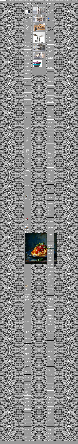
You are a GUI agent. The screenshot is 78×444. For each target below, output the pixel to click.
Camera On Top (26, 24)
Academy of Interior (49, 36)
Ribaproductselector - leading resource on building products (27, 424)
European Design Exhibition (50, 369)
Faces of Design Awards (49, 370)
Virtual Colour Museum (49, 435)
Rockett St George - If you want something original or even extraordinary (50, 146)
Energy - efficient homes (49, 274)
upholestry (25, 109)
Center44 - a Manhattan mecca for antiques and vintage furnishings (50, 56)
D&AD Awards (49, 364)
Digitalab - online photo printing (27, 28)
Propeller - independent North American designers (50, 140)
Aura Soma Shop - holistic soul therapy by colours (50, 402)
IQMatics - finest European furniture (50, 100)
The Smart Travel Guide (27, 209)
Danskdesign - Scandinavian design (50, 66)
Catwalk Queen (49, 202)
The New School (49, 328)
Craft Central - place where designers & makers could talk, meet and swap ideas (50, 267)
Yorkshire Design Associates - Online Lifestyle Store (50, 185)
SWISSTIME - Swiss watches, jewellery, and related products (50, 148)
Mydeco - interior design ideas (50, 127)
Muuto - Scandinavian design (27, 162)
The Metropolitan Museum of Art (50, 164)
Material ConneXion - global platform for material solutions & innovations (27, 364)
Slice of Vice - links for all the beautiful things (27, 425)
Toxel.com (26, 183)
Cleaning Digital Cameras (27, 25)
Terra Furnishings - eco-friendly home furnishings (50, 160)
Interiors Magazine (49, 226)
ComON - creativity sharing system (50, 203)
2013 (25, 117)
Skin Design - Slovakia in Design (27, 147)
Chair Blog (26, 173)
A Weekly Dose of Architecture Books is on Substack (29, 218)
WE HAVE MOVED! (26, 329)
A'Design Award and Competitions (50, 355)
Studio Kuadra (27, 148)
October (26, 120)
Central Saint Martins (49, 314)
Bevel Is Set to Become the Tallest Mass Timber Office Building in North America (27, 176)
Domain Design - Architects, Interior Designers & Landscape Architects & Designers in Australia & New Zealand (27, 400)
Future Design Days (49, 279)
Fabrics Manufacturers (26, 407)
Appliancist (26, 319)
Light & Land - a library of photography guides (27, 40)
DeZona (48, 213)
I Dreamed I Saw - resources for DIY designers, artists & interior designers (27, 415)
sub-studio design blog (27, 353)
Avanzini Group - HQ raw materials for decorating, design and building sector (50, 260)
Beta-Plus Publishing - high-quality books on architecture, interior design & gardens (50, 262)
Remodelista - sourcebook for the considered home (27, 423)
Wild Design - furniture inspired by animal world (27, 158)
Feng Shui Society (49, 277)
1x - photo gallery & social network (27, 19)
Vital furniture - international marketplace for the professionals (50, 169)
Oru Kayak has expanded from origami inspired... (27, 222)
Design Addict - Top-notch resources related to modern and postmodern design (27, 391)
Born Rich (26, 349)
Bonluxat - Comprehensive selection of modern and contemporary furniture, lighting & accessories (27, 380)
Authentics (48, 46)
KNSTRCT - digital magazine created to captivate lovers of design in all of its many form (50, 228)
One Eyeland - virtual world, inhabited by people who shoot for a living (50, 233)
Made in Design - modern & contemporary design (50, 114)
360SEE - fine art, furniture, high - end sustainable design (50, 31)
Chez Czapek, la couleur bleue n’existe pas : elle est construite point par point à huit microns (27, 186)
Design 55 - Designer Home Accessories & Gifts (50, 67)
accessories (36, 71)
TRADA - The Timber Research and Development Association (50, 306)
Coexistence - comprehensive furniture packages (27, 382)
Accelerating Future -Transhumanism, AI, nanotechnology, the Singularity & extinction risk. (27, 358)
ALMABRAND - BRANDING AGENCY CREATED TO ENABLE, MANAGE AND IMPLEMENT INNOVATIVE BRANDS (50, 252)
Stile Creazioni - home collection (27, 127)
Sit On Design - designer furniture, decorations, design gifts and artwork (50, 151)
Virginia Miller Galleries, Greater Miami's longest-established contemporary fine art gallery (50, 245)
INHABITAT (26, 198)
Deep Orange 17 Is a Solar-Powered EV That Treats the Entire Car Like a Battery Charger (27, 192)
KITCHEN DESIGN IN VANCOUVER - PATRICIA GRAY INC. (29, 286)
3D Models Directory (26, 368)
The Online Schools (49, 329)
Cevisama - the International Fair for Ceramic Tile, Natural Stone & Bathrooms (50, 360)
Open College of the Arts (49, 321)
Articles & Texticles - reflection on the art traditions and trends (50, 197)
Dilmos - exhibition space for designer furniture (50, 78)
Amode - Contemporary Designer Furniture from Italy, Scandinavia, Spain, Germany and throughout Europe (50, 39)
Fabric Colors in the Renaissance (50, 420)
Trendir (26, 269)
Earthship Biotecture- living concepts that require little (50, 272)
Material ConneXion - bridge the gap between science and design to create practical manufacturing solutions (50, 289)
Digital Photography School (27, 27)
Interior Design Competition (50, 381)
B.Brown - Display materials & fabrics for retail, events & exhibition (27, 377)
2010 (25, 166)
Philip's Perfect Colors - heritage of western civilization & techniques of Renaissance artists (50, 429)
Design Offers (26, 392)
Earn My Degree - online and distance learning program (50, 317)
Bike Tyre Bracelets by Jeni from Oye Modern (27, 156)
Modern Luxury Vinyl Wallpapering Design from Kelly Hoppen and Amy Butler (27, 276)
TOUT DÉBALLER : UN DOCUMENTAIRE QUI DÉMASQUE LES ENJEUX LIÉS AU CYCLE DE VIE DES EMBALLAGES (27, 273)
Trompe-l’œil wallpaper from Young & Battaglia (27, 161)
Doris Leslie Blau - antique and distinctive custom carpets (50, 80)
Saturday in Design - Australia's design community (50, 234)
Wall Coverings (49, 174)
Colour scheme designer (49, 412)
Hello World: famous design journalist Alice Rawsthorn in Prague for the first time (27, 322)
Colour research (49, 411)
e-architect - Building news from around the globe (27, 404)
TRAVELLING (26, 108)
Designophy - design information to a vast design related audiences (50, 210)
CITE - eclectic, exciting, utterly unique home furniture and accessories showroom (50, 52)
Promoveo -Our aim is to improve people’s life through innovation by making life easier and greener (50, 294)
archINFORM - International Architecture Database (27, 372)
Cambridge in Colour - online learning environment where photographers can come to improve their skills (27, 23)
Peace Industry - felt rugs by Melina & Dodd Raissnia (27, 151)
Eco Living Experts (49, 273)
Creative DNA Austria (49, 363)
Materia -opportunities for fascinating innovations (27, 362)
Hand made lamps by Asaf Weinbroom (27, 131)
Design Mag (48, 207)
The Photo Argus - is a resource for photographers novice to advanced (27, 73)
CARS (25, 83)
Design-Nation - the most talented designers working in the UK (27, 394)
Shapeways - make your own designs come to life (50, 239)
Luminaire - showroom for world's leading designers (50, 112)
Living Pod (26, 354)
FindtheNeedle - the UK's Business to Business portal (27, 408)
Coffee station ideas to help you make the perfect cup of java (27, 267)
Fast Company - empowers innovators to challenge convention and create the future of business (50, 276)
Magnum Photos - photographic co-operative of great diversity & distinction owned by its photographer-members (27, 46)
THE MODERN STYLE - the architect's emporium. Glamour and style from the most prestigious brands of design (50, 157)
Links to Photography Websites (27, 41)
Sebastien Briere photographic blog (27, 66)
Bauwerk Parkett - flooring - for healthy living (27, 146)
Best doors (48, 48)
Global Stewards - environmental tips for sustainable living (50, 280)
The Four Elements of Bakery (27, 278)
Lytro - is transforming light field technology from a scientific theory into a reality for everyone (27, 44)
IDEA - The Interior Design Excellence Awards (50, 377)
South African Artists (49, 153)
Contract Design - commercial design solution (27, 383)
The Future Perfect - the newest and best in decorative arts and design (50, 163)
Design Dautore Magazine (50, 206)
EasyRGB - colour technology (50, 418)
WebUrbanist (26, 214)
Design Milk (48, 208)
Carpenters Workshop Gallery (50, 55)
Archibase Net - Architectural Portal (27, 371)
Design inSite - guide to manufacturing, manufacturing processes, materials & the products (50, 271)
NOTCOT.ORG (26, 221)
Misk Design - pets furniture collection (27, 152)
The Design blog (26, 337)
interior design (26, 96)
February (26, 126)
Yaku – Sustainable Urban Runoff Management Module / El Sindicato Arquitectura (27, 179)
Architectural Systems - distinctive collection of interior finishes (50, 40)
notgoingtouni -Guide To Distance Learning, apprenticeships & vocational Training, (50, 320)
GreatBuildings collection (50, 281)
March (26, 125)
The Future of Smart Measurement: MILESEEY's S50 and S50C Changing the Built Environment (27, 199)
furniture (39, 71)
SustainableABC (49, 301)
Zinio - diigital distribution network (50, 247)
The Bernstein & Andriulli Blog (27, 345)
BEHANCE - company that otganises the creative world (50, 199)
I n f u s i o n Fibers (26, 317)
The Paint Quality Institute (50, 433)
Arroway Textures (49, 401)
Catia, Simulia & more (49, 336)
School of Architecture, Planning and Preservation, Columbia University (50, 324)
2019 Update (26, 280)
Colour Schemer (49, 413)
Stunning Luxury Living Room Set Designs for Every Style (27, 212)
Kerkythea (48, 338)
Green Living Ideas (49, 282)
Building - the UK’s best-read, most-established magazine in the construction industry (50, 201)
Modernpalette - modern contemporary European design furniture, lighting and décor (50, 122)
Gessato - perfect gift (49, 90)
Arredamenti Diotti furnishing (27, 159)
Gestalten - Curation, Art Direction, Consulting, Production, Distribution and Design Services (50, 221)
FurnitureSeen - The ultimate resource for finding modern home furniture (27, 413)
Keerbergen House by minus (27, 292)
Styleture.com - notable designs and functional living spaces (27, 300)
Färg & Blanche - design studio (27, 136)
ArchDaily (26, 178)
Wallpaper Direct (49, 175)
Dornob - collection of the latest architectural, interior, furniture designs (27, 402)
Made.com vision (49, 115)
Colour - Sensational (49, 409)
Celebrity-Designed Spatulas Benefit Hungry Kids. (27, 224)
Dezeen (48, 212)
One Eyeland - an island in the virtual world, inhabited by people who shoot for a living (27, 52)
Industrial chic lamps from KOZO (27, 135)
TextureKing (49, 432)
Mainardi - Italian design (49, 116)
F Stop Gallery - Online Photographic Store (26, 30)
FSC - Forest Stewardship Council (50, 278)
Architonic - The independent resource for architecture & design (27, 373)
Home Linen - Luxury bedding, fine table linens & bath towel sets (50, 98)
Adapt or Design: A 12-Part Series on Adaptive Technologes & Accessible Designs (27, 215)
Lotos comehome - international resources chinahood (50, 109)
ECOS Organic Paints (49, 419)
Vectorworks (49, 349)
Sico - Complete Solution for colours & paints (50, 430)
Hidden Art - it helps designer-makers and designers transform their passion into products (50, 374)
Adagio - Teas (49, 37)
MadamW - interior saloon (27, 418)
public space (26, 102)
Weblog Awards (49, 396)
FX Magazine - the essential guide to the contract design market (50, 219)
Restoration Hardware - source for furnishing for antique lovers (50, 296)
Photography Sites (26, 58)
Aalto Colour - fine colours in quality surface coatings (50, 399)
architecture (26, 81)
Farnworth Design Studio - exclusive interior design (50, 86)
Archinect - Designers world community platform (50, 253)
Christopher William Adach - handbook (32, 2)
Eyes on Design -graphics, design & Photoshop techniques (27, 29)
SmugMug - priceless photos (50, 152)
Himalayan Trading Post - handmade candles (50, 94)
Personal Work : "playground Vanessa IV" (29, 332)
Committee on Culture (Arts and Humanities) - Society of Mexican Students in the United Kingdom (50, 265)
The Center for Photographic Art (27, 67)
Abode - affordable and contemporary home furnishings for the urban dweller (50, 35)
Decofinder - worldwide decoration (27, 388)
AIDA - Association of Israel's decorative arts (50, 250)
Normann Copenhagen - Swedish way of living (27, 144)
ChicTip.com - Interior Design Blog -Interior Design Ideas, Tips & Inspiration (27, 232)
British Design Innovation (50, 263)
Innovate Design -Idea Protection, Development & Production (50, 285)
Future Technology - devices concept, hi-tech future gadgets (27, 361)
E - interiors (26, 403)
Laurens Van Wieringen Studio (27, 163)
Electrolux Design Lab (49, 368)
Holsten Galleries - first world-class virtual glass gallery (50, 97)
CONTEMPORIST (26, 188)
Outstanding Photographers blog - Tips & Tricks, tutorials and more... (27, 53)
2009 (25, 167)
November (26, 119)
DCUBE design (27, 137)
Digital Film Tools (49, 337)
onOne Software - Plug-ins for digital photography (50, 341)
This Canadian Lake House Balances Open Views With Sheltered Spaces (27, 189)
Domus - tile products (49, 79)
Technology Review (26, 365)
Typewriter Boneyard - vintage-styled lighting (27, 155)
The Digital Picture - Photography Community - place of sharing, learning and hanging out (27, 68)
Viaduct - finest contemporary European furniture (27, 437)
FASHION (25, 87)
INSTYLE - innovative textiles (27, 416)
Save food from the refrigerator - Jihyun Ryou (27, 128)
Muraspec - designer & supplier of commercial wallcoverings (50, 126)
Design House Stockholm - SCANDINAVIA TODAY (50, 70)
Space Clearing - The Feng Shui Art (50, 298)
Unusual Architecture (27, 226)
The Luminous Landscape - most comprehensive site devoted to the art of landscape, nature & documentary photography (27, 71)
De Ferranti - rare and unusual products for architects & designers (27, 387)
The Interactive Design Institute (50, 327)
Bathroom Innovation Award (50, 358)
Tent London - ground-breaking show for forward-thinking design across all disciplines (50, 387)
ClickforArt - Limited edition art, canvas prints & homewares (50, 61)
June (26, 123)
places (25, 101)
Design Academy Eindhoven (50, 315)
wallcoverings (26, 110)
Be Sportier (26, 306)
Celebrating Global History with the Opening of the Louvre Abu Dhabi (27, 301)
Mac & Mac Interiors (49, 113)
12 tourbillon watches (26, 327)
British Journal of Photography (27, 21)
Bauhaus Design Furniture (50, 47)
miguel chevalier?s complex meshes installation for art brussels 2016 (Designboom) (27, 310)
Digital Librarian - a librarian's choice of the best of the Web (27, 398)
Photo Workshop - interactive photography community (27, 55)
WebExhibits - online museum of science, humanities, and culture (50, 436)
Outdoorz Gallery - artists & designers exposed (50, 136)
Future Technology (26, 191)
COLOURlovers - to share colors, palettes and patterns (50, 416)
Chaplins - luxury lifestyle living (50, 57)
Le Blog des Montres (27, 185)
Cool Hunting (26, 181)
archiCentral (26, 348)
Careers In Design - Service (50, 313)
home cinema (26, 95)
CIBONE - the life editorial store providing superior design (50, 50)
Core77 (48, 204)
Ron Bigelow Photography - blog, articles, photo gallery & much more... (27, 65)
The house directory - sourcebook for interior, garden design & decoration (27, 433)
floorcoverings (26, 89)
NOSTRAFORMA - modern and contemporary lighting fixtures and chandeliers (50, 128)
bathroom (25, 82)
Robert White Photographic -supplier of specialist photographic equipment (27, 63)
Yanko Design (26, 175)
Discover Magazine (49, 214)
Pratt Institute (49, 322)
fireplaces (25, 88)
